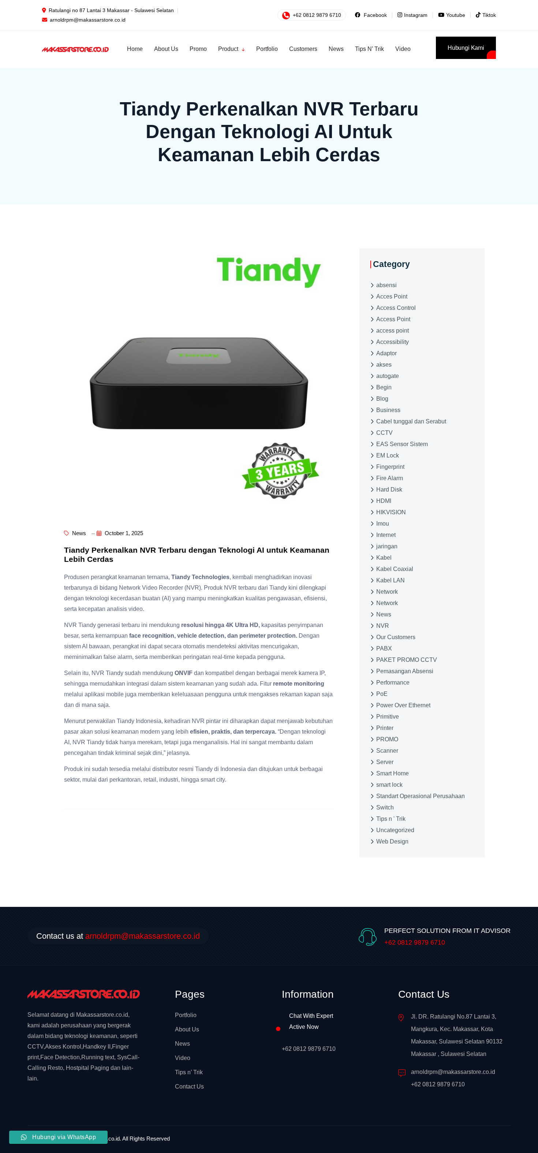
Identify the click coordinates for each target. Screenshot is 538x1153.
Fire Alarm (389, 478)
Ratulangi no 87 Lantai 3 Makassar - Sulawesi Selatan (111, 10)
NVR (382, 626)
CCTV (384, 433)
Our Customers (395, 637)
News (78, 533)
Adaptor (386, 353)
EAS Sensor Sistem (402, 444)
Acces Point (391, 296)
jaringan (386, 546)
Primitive (387, 716)
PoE (382, 694)
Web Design (392, 841)
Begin (384, 387)
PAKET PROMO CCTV (406, 660)
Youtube (455, 15)
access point (392, 330)
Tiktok (489, 15)
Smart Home (392, 773)
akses (384, 365)
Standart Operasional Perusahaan (420, 796)
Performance (393, 682)
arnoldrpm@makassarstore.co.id (88, 20)
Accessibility (392, 342)
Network (387, 592)
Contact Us (189, 1086)
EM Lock (387, 455)
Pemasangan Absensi (404, 671)
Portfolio (186, 1015)
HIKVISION (391, 512)
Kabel (384, 558)
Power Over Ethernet (403, 705)
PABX (384, 648)
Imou (382, 523)
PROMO (387, 739)
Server (384, 762)
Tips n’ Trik (189, 1072)
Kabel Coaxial (394, 569)
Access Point (393, 319)
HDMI (383, 501)
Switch (385, 807)
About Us (187, 1029)
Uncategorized (395, 830)
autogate (387, 376)
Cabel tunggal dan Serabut (411, 421)
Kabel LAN (390, 580)
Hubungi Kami (466, 48)
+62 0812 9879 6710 (316, 15)
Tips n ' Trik (391, 819)
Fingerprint (390, 467)
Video (182, 1058)
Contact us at (118, 936)
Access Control (396, 308)
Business (388, 410)
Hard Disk (389, 489)
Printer (384, 728)
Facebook (374, 15)
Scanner (387, 751)
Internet (386, 535)
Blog (382, 399)
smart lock (389, 785)
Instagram (415, 15)
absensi (386, 285)
